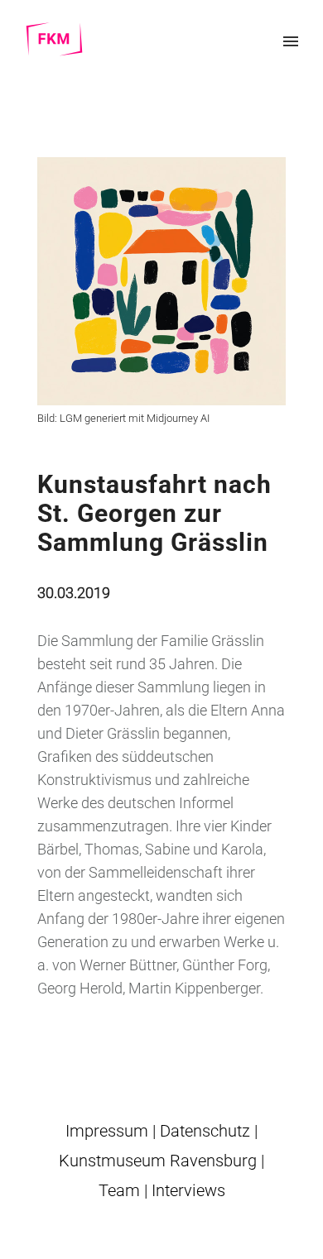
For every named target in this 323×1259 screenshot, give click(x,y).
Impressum (106, 1131)
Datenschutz (205, 1131)
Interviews (188, 1190)
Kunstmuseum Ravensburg (158, 1160)
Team (119, 1190)
